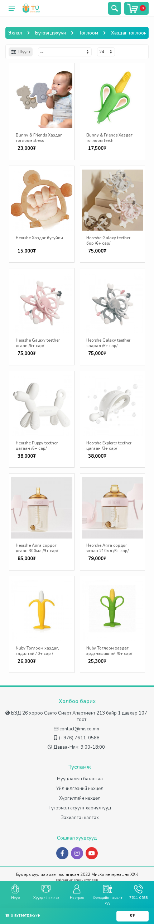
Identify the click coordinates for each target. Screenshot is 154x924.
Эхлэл (15, 33)
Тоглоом (88, 33)
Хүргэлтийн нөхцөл (80, 798)
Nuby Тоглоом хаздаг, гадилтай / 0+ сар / (37, 651)
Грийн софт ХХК (86, 880)
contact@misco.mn (79, 729)
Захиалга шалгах (80, 817)
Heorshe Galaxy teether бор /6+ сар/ (108, 240)
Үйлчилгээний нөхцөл (80, 788)
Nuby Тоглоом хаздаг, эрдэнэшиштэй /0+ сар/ (109, 651)
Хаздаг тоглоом (129, 33)
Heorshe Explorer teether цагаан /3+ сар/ (108, 445)
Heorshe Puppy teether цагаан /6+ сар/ (37, 445)
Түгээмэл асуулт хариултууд (80, 808)
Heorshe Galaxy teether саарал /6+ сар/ (108, 343)
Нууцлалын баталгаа (80, 779)
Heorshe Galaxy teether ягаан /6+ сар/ (38, 343)
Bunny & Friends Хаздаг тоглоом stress (39, 138)
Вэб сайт (62, 880)
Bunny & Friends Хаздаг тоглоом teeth (109, 138)
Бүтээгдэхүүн (50, 33)
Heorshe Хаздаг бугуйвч (39, 238)
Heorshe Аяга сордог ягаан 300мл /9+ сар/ (37, 548)
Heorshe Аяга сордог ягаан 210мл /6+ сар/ (107, 548)
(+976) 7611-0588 (79, 738)
